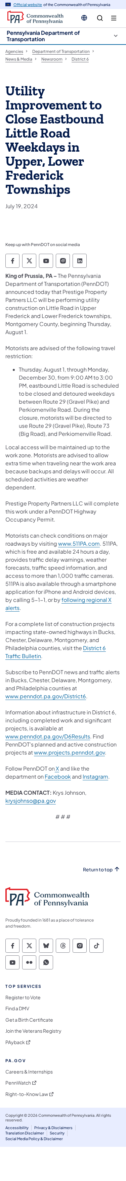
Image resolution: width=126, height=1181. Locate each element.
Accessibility (17, 1127)
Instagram (95, 776)
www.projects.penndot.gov (69, 752)
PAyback (15, 1042)
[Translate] (84, 17)
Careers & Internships (29, 1072)
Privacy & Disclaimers (53, 1127)
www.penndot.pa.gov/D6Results (47, 736)
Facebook (58, 776)
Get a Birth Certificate (29, 1020)
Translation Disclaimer (24, 1133)
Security (57, 1133)
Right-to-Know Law (26, 1094)
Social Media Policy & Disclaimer (34, 1138)
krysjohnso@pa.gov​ (30, 800)
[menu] (114, 18)
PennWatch (18, 1083)
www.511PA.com (79, 543)
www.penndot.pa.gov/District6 (45, 696)
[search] (100, 18)
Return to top (98, 869)
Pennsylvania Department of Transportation (43, 35)
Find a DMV (17, 1008)
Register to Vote (23, 997)
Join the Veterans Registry (33, 1031)
